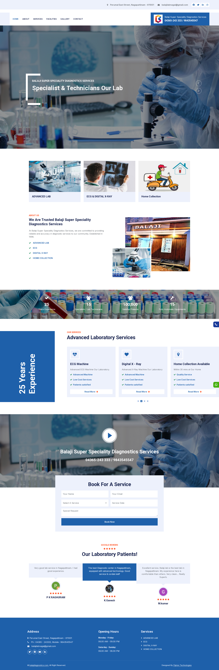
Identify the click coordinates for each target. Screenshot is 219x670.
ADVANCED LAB (150, 638)
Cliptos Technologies (182, 665)
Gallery (64, 19)
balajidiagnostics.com (39, 665)
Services (38, 19)
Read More (89, 391)
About (25, 19)
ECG (145, 641)
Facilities (51, 19)
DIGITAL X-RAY (150, 645)
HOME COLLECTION (152, 649)
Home (16, 19)
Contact (78, 19)
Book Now (110, 522)
